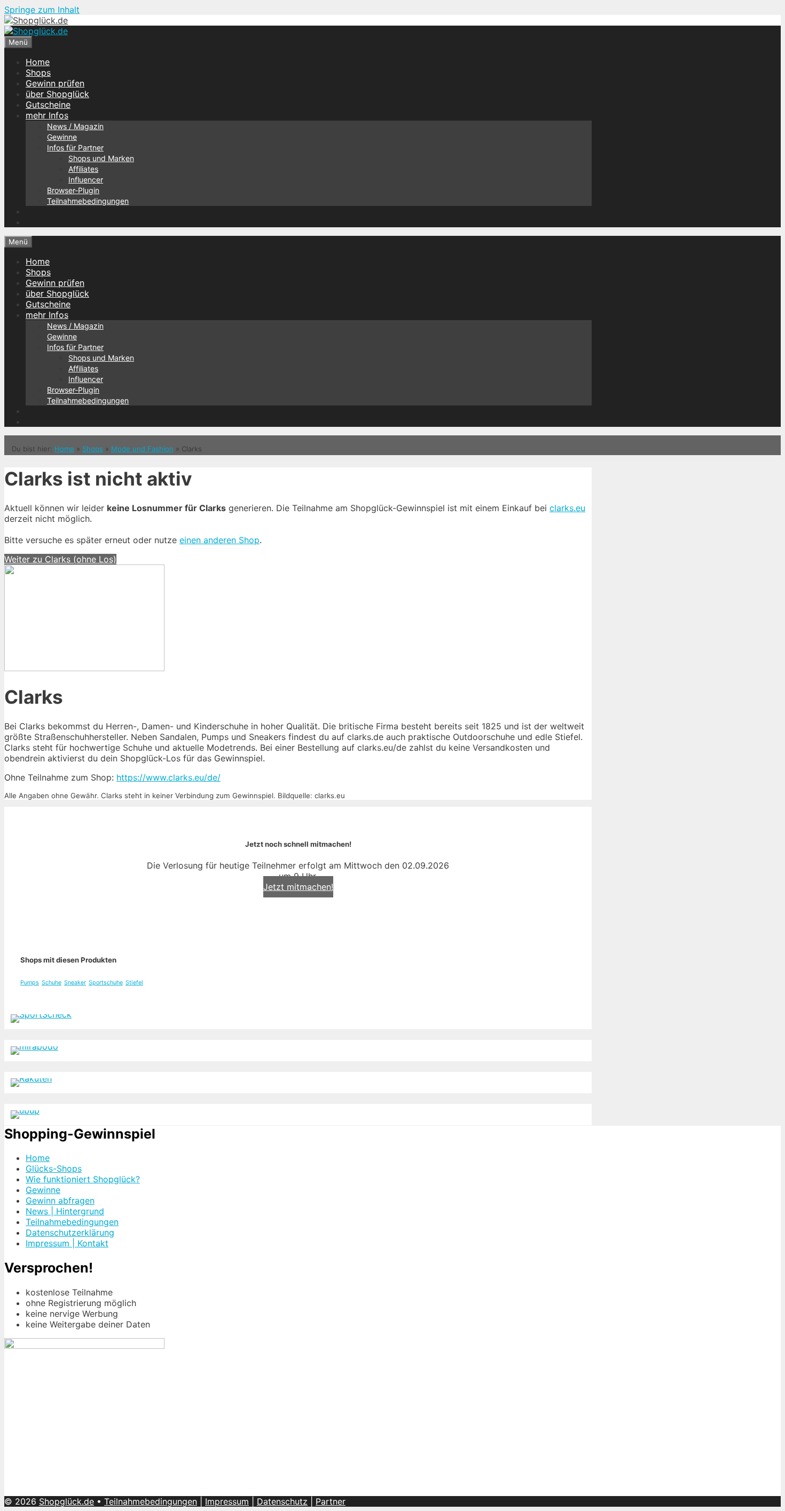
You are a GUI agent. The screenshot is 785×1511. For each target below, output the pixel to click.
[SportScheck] (41, 1014)
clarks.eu (567, 508)
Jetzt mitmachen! (298, 886)
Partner (331, 1501)
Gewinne (62, 136)
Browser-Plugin (73, 190)
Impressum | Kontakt (67, 1243)
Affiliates (83, 168)
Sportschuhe (106, 982)
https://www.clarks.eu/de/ (168, 777)
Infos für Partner (75, 147)
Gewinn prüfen (55, 83)
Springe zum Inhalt (42, 9)
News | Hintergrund (65, 1211)
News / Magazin (75, 126)
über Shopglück (57, 94)
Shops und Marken (101, 158)
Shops (38, 72)
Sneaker (75, 982)
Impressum (227, 1501)
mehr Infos (47, 115)
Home (38, 62)
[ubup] (25, 1110)
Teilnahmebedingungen (88, 200)
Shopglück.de (66, 1501)
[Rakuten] (31, 1078)
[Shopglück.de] (36, 20)
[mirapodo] (34, 1046)
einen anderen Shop (219, 540)
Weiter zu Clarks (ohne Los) (60, 559)
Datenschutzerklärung (70, 1232)
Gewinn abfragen (60, 1200)
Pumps (29, 982)
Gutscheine (48, 104)
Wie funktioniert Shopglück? (83, 1179)
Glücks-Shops (54, 1168)
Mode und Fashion (142, 448)
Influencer (85, 179)
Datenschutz (282, 1501)
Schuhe (51, 982)
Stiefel (134, 982)
